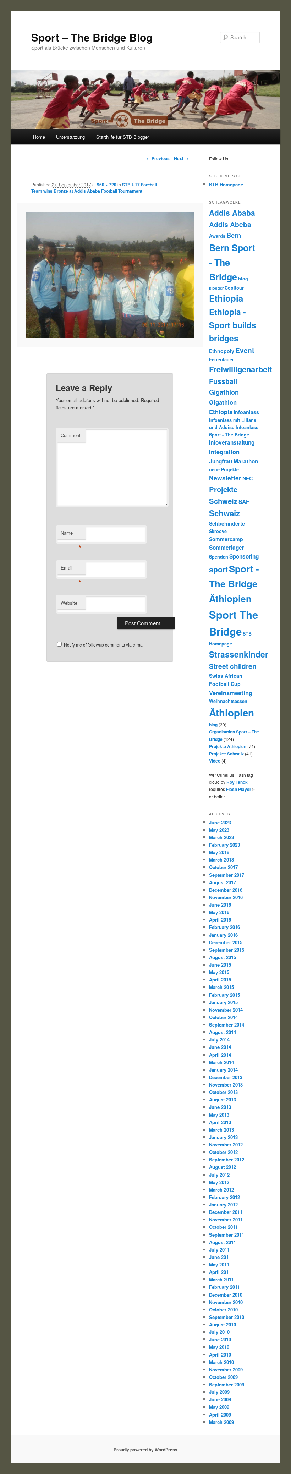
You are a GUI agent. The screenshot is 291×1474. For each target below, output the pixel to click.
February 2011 (224, 1286)
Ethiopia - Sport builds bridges (232, 325)
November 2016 (226, 897)
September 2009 (226, 1384)
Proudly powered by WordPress (145, 1449)
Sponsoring (244, 556)
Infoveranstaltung (231, 442)
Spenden (218, 557)
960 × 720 (106, 184)
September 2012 (226, 1159)
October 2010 (223, 1309)
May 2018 (219, 852)
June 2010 (220, 1339)
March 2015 (221, 987)
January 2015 (223, 1002)
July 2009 (219, 1391)
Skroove (218, 531)
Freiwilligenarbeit (240, 369)
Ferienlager (221, 359)
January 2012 (223, 1204)
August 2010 (222, 1324)
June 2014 (220, 1047)
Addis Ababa (232, 212)
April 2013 (220, 1122)
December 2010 (225, 1294)
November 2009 (226, 1369)
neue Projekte (224, 469)
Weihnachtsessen (228, 701)
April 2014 (220, 1054)
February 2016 (224, 927)
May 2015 (219, 972)
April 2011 (220, 1272)
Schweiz (224, 513)
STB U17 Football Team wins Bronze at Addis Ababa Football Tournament (94, 187)
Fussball (223, 381)
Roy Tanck (237, 782)
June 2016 (220, 904)
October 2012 (223, 1152)
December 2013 (225, 1077)
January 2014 (223, 1069)
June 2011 (220, 1257)
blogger (216, 288)
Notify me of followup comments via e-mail (104, 645)
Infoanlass (246, 412)
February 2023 (224, 844)
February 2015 (224, 994)
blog (243, 278)
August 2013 (222, 1099)
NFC (247, 478)
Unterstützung (70, 136)
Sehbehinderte (227, 523)
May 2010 (219, 1346)
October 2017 (223, 867)
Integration (224, 451)
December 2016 (225, 889)
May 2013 (219, 1114)
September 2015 (226, 949)
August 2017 (222, 882)
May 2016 (219, 912)
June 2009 (220, 1399)
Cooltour (234, 288)
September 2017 (226, 874)
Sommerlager (226, 547)
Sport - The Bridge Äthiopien (234, 583)
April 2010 (220, 1354)
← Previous (158, 158)
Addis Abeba (230, 224)
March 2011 (221, 1279)
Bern (233, 235)
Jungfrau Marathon (233, 461)
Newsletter (225, 477)
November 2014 (226, 1009)
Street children (233, 666)
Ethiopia (226, 298)
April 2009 (220, 1414)
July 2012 (219, 1174)
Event (244, 350)
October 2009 (223, 1377)
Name (71, 534)
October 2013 (223, 1092)
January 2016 (223, 934)
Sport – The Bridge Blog (92, 37)
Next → (181, 158)
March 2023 (221, 837)
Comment (71, 435)
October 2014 (223, 1017)
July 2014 (219, 1039)
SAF (243, 502)
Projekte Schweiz (226, 753)
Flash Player (238, 789)
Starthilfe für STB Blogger (122, 136)
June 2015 (220, 964)
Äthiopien (231, 712)
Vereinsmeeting (230, 692)
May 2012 (219, 1182)
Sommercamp (226, 539)
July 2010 (219, 1332)
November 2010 (226, 1302)
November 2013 (226, 1084)
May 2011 (219, 1264)
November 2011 (226, 1219)
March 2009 (221, 1422)
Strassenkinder (238, 654)
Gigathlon (224, 392)
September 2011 (226, 1234)
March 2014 (221, 1062)
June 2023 (220, 822)
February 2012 (224, 1197)
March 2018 (221, 859)
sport (218, 569)
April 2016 (220, 919)
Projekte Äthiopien (227, 746)
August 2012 (222, 1167)
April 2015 (220, 979)
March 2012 (221, 1189)
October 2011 (223, 1226)
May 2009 (219, 1406)
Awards (217, 236)
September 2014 (226, 1024)
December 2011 (225, 1212)
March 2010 (221, 1362)
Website (69, 602)
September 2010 (226, 1317)
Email (71, 569)
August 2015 (222, 957)
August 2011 (222, 1242)
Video (214, 761)
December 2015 (225, 942)
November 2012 (226, 1144)
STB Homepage (226, 184)
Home (39, 136)
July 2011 (219, 1249)
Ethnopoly (221, 350)
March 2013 (221, 1129)
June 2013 (220, 1107)
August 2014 (222, 1032)
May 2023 (219, 829)
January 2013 (223, 1137)
